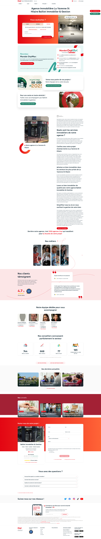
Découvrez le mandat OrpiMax (27, 63)
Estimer (41, 533)
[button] (25, 456)
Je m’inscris (65, 514)
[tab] (27, 24)
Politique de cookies (66, 535)
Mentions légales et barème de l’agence (66, 530)
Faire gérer (42, 534)
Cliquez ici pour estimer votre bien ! (28, 103)
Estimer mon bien (47, 37)
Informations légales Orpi (67, 531)
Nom (65, 427)
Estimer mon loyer (43, 29)
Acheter (41, 529)
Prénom (49, 427)
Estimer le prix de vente (33, 29)
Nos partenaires (55, 527)
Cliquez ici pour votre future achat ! (53, 85)
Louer (41, 530)
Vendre (41, 531)
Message (49, 441)
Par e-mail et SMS (51, 452)
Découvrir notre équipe (62, 228)
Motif (49, 436)
